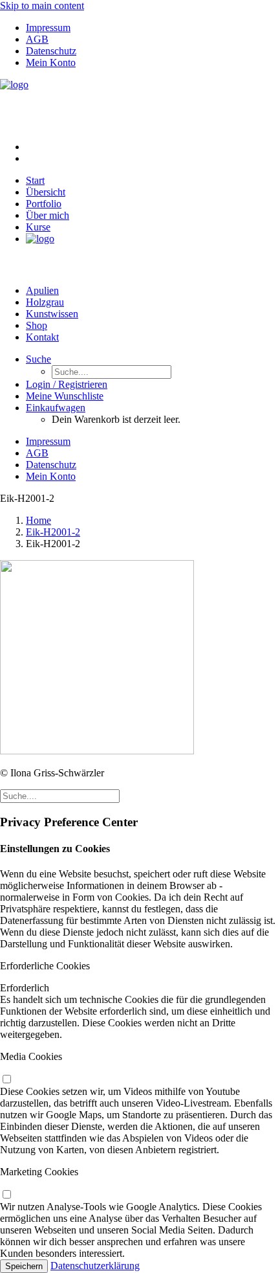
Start (35, 180)
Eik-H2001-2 (53, 531)
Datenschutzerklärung (95, 1265)
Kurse (38, 226)
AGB (37, 39)
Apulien (42, 290)
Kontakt (42, 337)
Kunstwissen (52, 313)
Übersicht (45, 191)
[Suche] (60, 795)
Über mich (47, 215)
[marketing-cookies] (6, 1194)
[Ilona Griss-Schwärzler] (139, 105)
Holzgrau (45, 302)
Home (38, 520)
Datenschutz (51, 50)
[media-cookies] (6, 1079)
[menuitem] (152, 28)
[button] (38, 359)
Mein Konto (51, 62)
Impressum (48, 27)
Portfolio (43, 203)
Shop (36, 325)
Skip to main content (42, 5)
